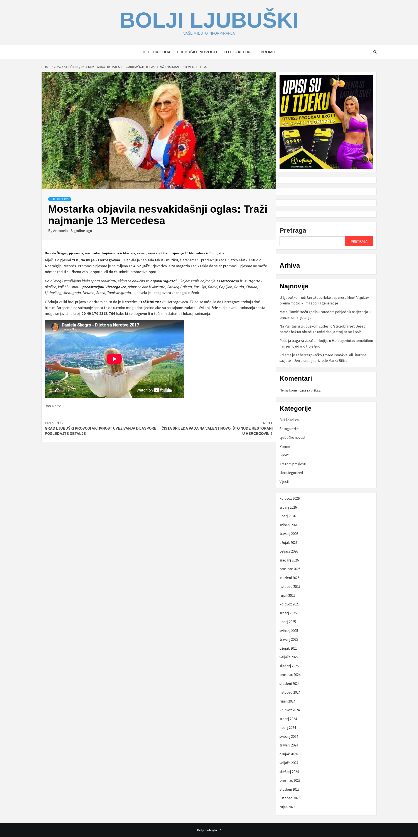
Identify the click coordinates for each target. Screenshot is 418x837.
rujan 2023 (287, 807)
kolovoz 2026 (290, 498)
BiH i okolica (157, 52)
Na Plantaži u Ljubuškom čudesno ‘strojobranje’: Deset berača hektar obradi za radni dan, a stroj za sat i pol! (322, 329)
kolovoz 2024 (290, 710)
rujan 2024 (287, 701)
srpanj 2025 (288, 613)
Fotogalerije (239, 52)
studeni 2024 (289, 683)
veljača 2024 (289, 762)
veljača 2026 (289, 551)
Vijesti (284, 481)
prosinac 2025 (290, 568)
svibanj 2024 (289, 736)
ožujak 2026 (288, 542)
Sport (284, 455)
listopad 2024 (290, 692)
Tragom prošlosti (293, 464)
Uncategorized (291, 472)
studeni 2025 (289, 577)
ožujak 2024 (288, 754)
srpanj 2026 (288, 507)
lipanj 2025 (288, 621)
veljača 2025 (289, 657)
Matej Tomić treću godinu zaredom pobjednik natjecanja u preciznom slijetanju (325, 314)
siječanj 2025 (289, 666)
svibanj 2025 (289, 630)
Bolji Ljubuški (209, 20)
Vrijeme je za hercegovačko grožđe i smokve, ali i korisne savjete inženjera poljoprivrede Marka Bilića (323, 358)
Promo (268, 52)
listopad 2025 (290, 586)
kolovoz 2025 (290, 604)
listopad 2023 (290, 798)
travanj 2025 (289, 639)
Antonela (61, 230)
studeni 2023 (289, 789)
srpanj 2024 (288, 718)
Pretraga (293, 230)
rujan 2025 (287, 595)
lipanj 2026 (288, 516)
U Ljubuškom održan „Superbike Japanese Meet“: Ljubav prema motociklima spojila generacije (324, 300)
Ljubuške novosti (197, 52)
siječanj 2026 (289, 560)
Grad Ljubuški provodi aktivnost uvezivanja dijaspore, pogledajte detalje (101, 428)
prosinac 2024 (290, 674)
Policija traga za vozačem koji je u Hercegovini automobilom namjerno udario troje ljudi (326, 343)
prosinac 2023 (290, 780)
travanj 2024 (289, 745)
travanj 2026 (289, 533)
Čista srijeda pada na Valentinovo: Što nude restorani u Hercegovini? (217, 428)
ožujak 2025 (288, 648)
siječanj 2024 (289, 771)
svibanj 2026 (289, 525)
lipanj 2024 (288, 727)
